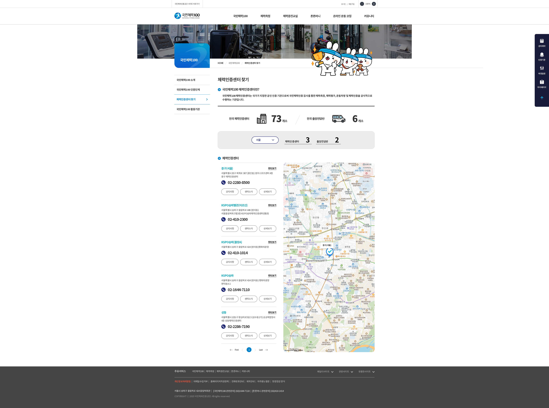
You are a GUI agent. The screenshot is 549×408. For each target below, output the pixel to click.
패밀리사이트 (323, 371)
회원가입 (352, 4)
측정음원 (541, 73)
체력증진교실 (290, 16)
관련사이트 (344, 371)
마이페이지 (541, 87)
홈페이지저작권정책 (219, 381)
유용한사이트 (364, 371)
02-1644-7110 (238, 289)
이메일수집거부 (200, 381)
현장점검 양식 (278, 381)
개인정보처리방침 (182, 381)
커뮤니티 (369, 16)
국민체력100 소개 (186, 80)
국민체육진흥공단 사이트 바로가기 (187, 4)
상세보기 (268, 191)
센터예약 (541, 46)
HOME (220, 63)
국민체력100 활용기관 (188, 109)
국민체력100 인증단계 (188, 89)
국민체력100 (240, 16)
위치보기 (272, 168)
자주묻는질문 (263, 381)
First (237, 350)
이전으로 (242, 350)
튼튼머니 (315, 16)
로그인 (343, 4)
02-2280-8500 (238, 182)
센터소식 (249, 191)
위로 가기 (542, 98)
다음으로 (255, 350)
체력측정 (265, 16)
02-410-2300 (238, 219)
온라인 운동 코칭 (342, 16)
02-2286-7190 (238, 326)
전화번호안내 (237, 381)
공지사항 (230, 191)
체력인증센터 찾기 (186, 99)
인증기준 (541, 60)
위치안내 (250, 381)
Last (261, 350)
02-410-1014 (238, 253)
